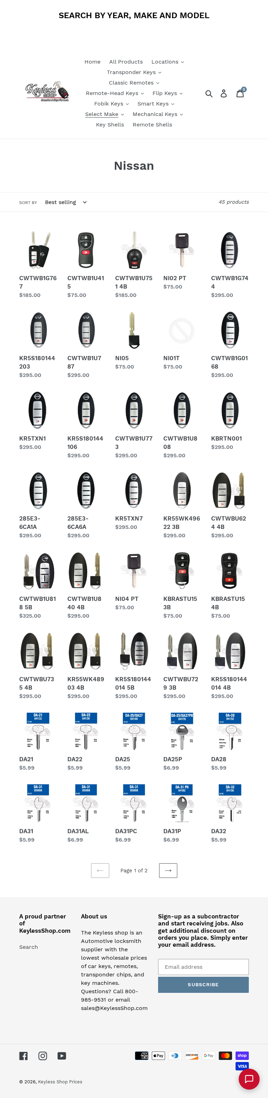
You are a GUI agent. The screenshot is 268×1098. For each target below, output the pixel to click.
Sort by (28, 202)
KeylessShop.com (44, 930)
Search (28, 947)
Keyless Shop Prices (60, 1081)
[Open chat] (249, 1079)
